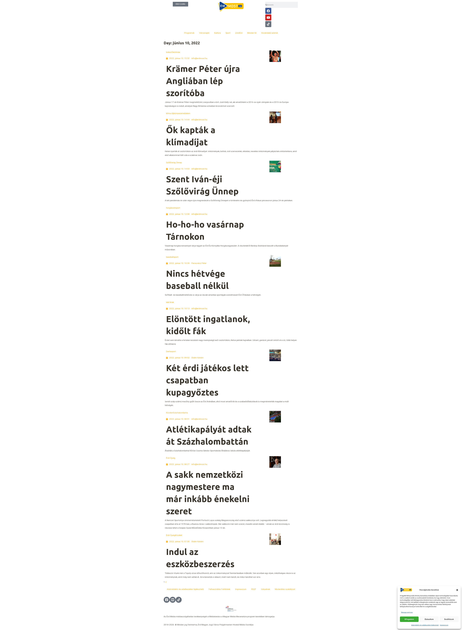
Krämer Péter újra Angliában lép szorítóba (203, 81)
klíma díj (170, 113)
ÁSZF (253, 589)
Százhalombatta (180, 412)
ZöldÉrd (238, 33)
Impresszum (444, 625)
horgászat (170, 208)
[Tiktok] (268, 24)
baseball (169, 257)
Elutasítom (429, 619)
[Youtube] (268, 17)
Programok (189, 33)
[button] (457, 590)
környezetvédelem (182, 113)
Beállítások (449, 619)
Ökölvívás (175, 52)
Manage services (407, 612)
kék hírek (170, 302)
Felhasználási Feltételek (219, 589)
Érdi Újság (170, 458)
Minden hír (252, 33)
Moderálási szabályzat (285, 589)
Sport (227, 33)
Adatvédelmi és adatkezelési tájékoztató (425, 625)
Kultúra (217, 33)
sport (177, 208)
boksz (168, 52)
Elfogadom (409, 619)
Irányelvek (265, 589)
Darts (168, 351)
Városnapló (204, 33)
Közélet (169, 412)
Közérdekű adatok (269, 33)
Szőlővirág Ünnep (174, 162)
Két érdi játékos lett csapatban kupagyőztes (207, 380)
